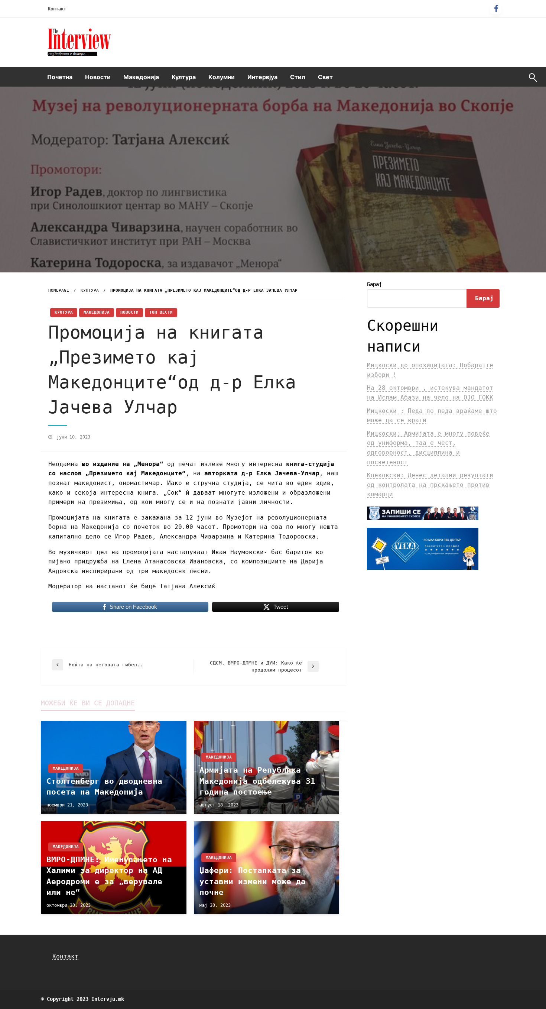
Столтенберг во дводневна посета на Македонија (104, 786)
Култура (184, 77)
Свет (325, 77)
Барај (374, 284)
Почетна (59, 77)
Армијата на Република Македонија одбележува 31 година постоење (257, 781)
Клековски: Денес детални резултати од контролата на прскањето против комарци (430, 485)
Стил (297, 77)
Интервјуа (262, 77)
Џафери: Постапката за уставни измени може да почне (252, 881)
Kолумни (221, 77)
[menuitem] (60, 77)
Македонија (141, 77)
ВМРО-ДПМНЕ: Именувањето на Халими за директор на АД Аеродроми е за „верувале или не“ (109, 876)
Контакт (57, 9)
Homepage (58, 290)
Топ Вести (161, 312)
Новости (98, 77)
